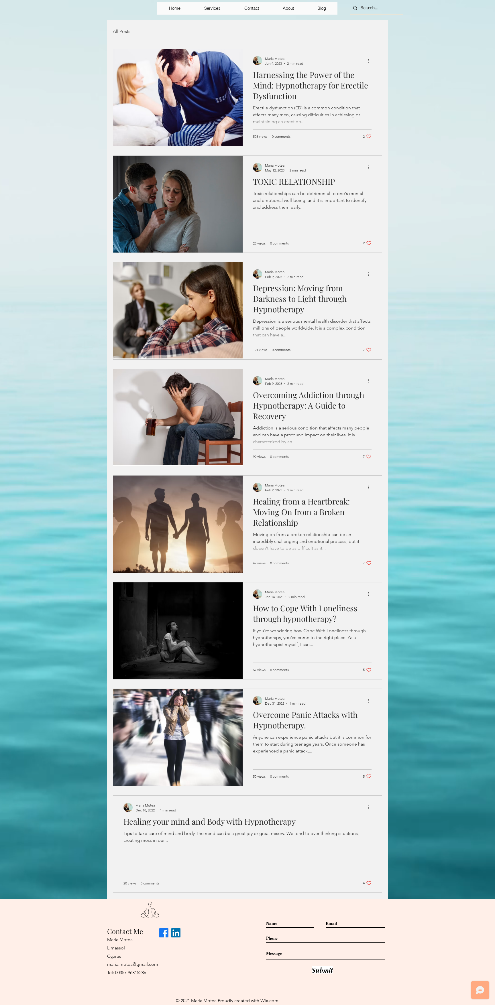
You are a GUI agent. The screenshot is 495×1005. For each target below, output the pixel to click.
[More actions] (370, 60)
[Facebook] (163, 932)
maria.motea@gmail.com (132, 964)
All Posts (121, 31)
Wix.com (269, 1000)
